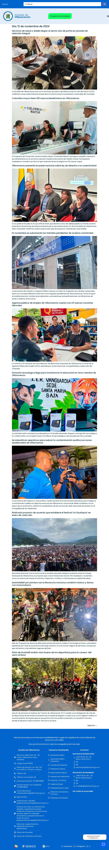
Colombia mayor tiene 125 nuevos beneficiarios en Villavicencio (45, 98)
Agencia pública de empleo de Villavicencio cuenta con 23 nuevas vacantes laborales (52, 304)
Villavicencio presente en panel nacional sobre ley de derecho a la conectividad (54, 165)
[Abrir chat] (103, 844)
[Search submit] (104, 4)
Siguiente (92, 725)
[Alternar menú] (108, 16)
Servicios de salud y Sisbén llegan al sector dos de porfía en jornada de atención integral (50, 32)
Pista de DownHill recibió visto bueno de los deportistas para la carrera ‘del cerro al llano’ (51, 653)
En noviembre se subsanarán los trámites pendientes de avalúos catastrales (52, 233)
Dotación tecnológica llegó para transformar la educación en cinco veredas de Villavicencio (54, 374)
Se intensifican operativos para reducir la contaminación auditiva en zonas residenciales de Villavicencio (52, 441)
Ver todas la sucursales (83, 791)
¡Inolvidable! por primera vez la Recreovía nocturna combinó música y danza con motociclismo (52, 584)
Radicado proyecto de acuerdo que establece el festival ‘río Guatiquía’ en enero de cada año (51, 514)
